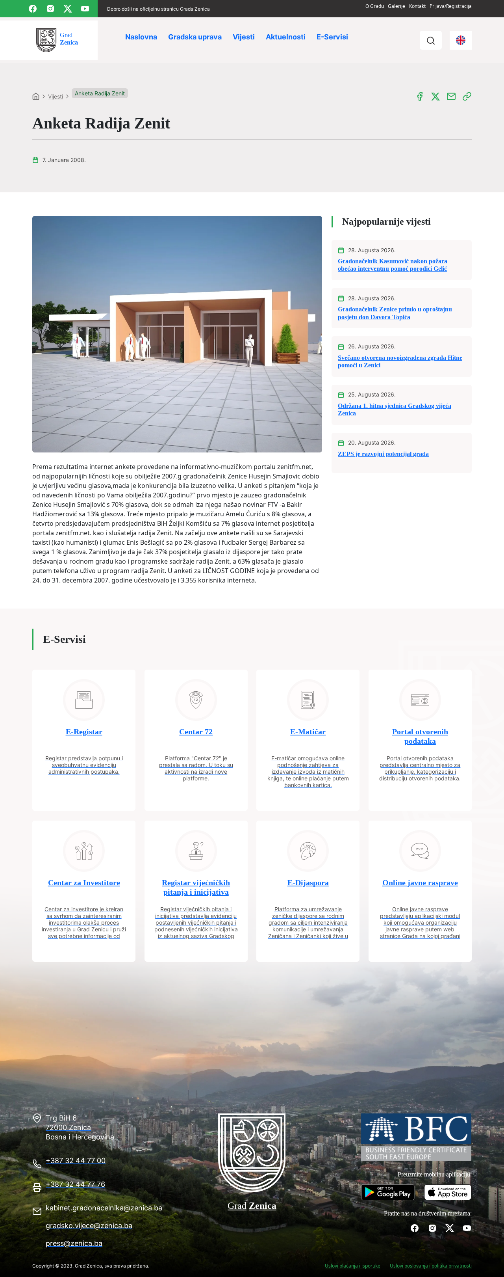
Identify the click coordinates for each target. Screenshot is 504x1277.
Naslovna (141, 37)
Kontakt (417, 6)
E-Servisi (332, 37)
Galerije (396, 6)
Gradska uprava (195, 37)
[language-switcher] (461, 40)
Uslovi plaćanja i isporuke (352, 1265)
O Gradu (374, 6)
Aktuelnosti (286, 37)
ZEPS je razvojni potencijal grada (383, 453)
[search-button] (431, 40)
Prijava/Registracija (451, 6)
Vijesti (244, 37)
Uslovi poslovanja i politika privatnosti (431, 1265)
